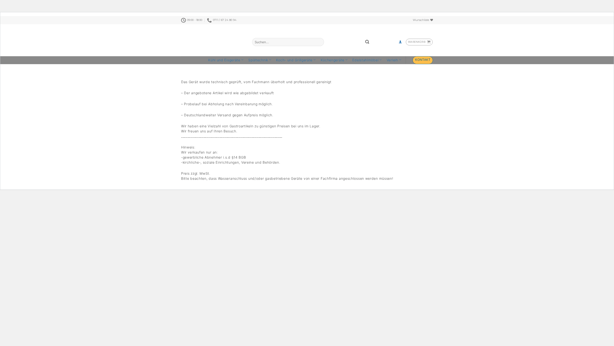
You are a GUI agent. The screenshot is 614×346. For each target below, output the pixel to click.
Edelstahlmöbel (365, 60)
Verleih (392, 60)
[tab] (192, 66)
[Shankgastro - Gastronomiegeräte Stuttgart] (208, 40)
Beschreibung (192, 67)
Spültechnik (258, 60)
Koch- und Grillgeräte (294, 60)
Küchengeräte (332, 60)
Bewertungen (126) (224, 67)
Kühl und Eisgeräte (224, 60)
